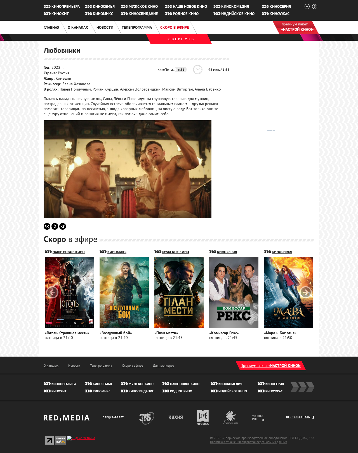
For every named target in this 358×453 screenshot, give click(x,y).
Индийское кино (238, 13)
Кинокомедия (235, 6)
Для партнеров (163, 365)
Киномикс (103, 13)
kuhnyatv (176, 417)
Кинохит (60, 13)
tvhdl (262, 417)
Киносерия (280, 6)
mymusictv (202, 417)
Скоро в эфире (174, 27)
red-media (67, 420)
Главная (51, 27)
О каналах (78, 27)
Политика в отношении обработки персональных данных (248, 442)
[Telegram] (62, 226)
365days (147, 417)
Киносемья (104, 6)
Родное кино (186, 13)
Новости (104, 27)
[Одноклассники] (54, 226)
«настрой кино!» (297, 29)
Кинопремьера (65, 6)
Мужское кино (143, 6)
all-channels (300, 420)
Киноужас (279, 13)
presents (114, 417)
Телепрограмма (137, 27)
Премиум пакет (271, 365)
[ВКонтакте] (47, 226)
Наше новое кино (190, 6)
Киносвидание (143, 13)
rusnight (231, 417)
